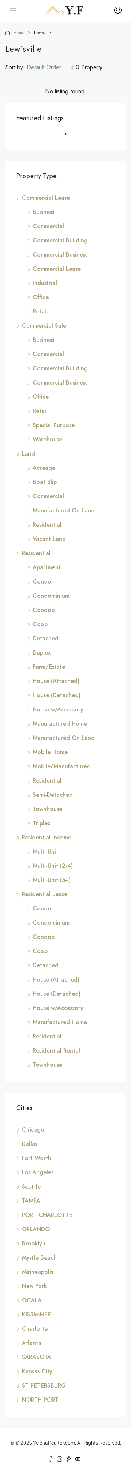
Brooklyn (33, 1243)
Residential (47, 524)
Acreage (44, 468)
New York (34, 1286)
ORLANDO (36, 1229)
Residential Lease (44, 894)
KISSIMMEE (36, 1314)
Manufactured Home (60, 723)
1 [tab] (69, 137)
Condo (42, 581)
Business (43, 212)
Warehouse (47, 439)
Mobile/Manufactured (62, 766)
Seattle (31, 1186)
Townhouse (47, 809)
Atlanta (31, 1343)
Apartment (47, 567)
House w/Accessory (58, 709)
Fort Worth (36, 1158)
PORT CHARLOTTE (47, 1215)
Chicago (33, 1129)
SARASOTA (36, 1357)
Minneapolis (37, 1272)
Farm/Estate (49, 667)
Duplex (42, 652)
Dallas (29, 1144)
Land (28, 453)
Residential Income (46, 837)
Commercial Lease (46, 198)
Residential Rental (56, 1050)
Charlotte (35, 1328)
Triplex (41, 823)
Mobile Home (50, 752)
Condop (44, 610)
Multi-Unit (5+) (52, 880)
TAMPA (31, 1201)
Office (41, 297)
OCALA (32, 1300)
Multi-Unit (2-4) (53, 866)
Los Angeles (37, 1172)
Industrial (45, 283)
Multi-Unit (45, 851)
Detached (46, 638)
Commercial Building (60, 240)
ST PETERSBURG (44, 1385)
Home (18, 33)
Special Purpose (54, 425)
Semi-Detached (53, 795)
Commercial (48, 226)
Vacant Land (49, 539)
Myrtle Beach (39, 1257)
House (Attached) (56, 681)
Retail (40, 311)
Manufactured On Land (64, 510)
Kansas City (37, 1371)
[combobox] (50, 67)
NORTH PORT (40, 1400)
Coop (40, 624)
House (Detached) (56, 695)
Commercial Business (60, 254)
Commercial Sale (44, 325)
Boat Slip (45, 482)
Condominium (51, 596)
